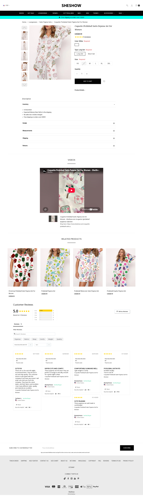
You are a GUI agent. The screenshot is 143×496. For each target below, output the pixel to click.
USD (7, 5)
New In (21, 13)
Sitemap (71, 467)
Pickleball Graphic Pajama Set (116, 291)
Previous (24, 28)
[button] (27, 407)
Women (55, 13)
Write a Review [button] (123, 311)
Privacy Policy (128, 461)
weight (50, 339)
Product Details (79, 90)
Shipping (24, 461)
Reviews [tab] (16, 324)
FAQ (99, 461)
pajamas (18, 339)
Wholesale (82, 461)
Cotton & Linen (68, 13)
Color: (82, 41)
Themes (96, 13)
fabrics (26, 339)
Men (79, 13)
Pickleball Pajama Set (48, 291)
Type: (83, 50)
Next (24, 85)
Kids (87, 13)
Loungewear (42, 13)
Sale (120, 13)
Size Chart (54, 461)
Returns (73, 461)
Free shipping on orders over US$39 (72, 17)
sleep (34, 339)
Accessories (108, 13)
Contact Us (44, 461)
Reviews (106, 461)
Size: (80, 59)
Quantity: (78, 69)
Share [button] (19, 405)
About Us (64, 461)
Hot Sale (31, 13)
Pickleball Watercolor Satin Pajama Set (86, 291)
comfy (42, 339)
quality (59, 339)
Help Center (33, 461)
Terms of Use (116, 461)
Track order (13, 461)
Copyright (92, 461)
